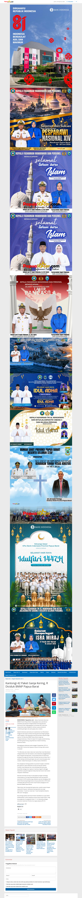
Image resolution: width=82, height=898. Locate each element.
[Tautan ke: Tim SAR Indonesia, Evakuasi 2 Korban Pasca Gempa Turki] (6, 728)
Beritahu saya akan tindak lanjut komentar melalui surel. (20, 884)
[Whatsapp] (54, 712)
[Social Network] (76, 1)
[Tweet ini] (54, 699)
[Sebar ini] (54, 695)
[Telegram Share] (54, 708)
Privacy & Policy (67, 716)
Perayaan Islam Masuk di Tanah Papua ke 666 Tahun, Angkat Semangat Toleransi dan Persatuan (30, 849)
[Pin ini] (54, 703)
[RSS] (39, 817)
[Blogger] (36, 817)
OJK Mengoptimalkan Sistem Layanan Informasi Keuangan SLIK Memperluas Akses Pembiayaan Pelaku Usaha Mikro (51, 847)
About (70, 714)
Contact (72, 716)
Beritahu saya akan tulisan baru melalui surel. (17, 886)
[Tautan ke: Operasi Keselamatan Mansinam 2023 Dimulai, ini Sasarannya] (9, 728)
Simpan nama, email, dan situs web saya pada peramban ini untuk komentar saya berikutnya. (28, 881)
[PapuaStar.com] (9, 1)
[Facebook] (27, 817)
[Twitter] (30, 817)
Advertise (60, 716)
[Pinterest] (33, 817)
